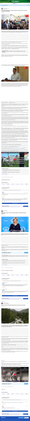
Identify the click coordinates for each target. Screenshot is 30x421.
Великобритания (7, 270)
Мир (1, 209)
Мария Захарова (11, 270)
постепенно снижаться (21, 149)
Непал (4, 389)
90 (3, 275)
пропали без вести (23, 363)
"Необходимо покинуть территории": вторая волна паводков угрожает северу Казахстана (13, 51)
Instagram (26, 206)
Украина (4, 270)
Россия (2, 270)
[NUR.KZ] (15, 3)
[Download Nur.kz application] (15, 1)
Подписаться (26, 252)
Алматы (2, 389)
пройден (8, 150)
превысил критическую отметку (18, 147)
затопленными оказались (14, 148)
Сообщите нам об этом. (10, 267)
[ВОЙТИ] (28, 3)
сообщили (6, 365)
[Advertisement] (15, 36)
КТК (4, 360)
